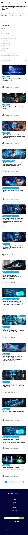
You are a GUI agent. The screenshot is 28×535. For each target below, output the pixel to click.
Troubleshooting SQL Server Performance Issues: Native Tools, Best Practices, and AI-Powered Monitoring (13, 441)
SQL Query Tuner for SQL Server (7, 45)
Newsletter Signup (14, 513)
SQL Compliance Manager (6, 30)
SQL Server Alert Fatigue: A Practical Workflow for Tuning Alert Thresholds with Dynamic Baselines (13, 385)
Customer (14, 505)
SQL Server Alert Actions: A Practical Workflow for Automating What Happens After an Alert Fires (13, 164)
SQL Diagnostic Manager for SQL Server (8, 38)
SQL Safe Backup (4, 48)
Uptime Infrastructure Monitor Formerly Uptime (9, 55)
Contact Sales (14, 510)
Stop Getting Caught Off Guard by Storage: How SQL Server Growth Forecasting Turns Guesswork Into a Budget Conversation (12, 358)
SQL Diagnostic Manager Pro (6, 40)
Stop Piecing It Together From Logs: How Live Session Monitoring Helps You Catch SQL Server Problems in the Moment (13, 220)
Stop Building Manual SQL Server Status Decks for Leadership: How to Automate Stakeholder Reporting (13, 330)
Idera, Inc (14, 502)
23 (16, 482)
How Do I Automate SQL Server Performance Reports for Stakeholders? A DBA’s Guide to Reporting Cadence (11, 276)
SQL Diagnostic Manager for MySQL (8, 35)
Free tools (3, 28)
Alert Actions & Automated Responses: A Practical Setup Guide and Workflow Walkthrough (13, 136)
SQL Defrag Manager (5, 33)
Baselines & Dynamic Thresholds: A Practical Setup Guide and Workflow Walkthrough (13, 247)
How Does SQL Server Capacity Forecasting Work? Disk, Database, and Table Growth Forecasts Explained (13, 303)
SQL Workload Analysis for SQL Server (8, 53)
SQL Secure (3, 50)
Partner (14, 507)
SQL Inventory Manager (5, 43)
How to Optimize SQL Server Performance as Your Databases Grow (13, 468)
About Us (14, 499)
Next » (21, 482)
